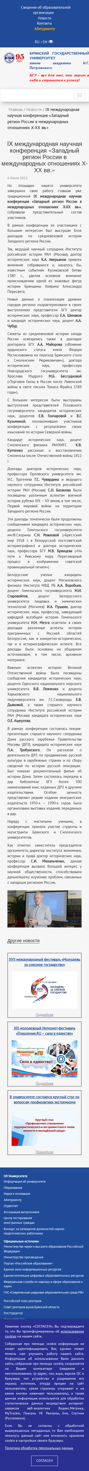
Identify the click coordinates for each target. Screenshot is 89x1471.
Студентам (11, 1206)
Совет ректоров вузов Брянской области (31, 1307)
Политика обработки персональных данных (39, 1448)
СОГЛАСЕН (44, 1461)
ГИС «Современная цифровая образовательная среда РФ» (44, 1293)
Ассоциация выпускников (21, 1212)
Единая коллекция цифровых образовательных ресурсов (44, 1276)
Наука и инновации (17, 1194)
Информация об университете (25, 1182)
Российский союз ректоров (22, 1301)
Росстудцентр (13, 1313)
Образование (13, 1188)
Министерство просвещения (23, 1257)
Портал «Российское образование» (28, 1264)
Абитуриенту (13, 1200)
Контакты (44, 23)
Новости (44, 18)
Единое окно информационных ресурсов (32, 1269)
